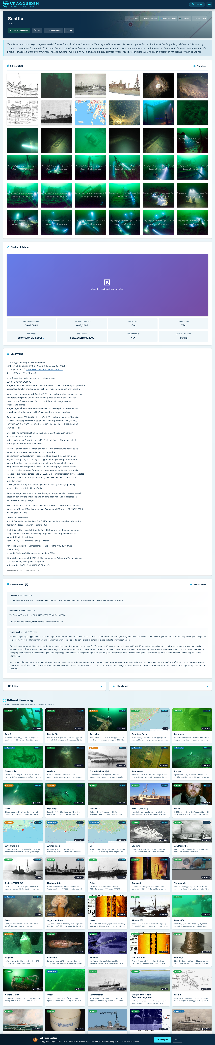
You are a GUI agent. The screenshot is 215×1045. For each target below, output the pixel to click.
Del (70, 30)
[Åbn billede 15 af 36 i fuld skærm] (90, 140)
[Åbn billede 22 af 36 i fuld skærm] (124, 167)
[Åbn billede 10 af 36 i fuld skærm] (124, 112)
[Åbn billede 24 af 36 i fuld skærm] (192, 167)
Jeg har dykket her (20, 30)
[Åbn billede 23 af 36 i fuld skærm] (158, 167)
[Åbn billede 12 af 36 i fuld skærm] (192, 112)
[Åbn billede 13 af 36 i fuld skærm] (22, 140)
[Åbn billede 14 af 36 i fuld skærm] (56, 140)
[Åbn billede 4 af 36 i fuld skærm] (124, 85)
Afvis (177, 1040)
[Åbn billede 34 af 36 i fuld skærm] (124, 222)
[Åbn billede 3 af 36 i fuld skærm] (90, 85)
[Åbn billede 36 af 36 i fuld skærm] (192, 222)
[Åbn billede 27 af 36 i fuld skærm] (90, 195)
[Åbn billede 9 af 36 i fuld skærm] (90, 112)
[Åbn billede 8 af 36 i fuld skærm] (56, 112)
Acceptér (164, 1040)
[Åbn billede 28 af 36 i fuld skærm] (124, 195)
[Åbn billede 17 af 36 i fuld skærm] (158, 140)
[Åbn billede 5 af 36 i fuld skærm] (158, 85)
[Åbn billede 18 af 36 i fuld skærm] (192, 140)
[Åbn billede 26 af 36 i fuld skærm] (56, 195)
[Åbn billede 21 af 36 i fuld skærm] (90, 167)
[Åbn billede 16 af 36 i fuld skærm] (124, 140)
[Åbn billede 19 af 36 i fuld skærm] (22, 167)
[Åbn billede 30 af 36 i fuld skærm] (192, 195)
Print (38, 30)
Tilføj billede (201, 66)
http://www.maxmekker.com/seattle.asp (44, 369)
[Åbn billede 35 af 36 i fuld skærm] (158, 222)
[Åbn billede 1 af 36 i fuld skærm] (22, 85)
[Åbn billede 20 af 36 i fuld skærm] (56, 167)
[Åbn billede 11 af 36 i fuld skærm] (158, 112)
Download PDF (55, 30)
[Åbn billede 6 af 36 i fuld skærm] (192, 85)
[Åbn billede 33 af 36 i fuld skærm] (90, 222)
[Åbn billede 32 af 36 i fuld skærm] (56, 222)
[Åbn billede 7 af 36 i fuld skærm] (22, 112)
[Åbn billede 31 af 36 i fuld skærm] (22, 222)
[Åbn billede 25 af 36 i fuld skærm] (22, 195)
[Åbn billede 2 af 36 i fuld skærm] (56, 85)
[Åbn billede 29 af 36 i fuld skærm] (158, 195)
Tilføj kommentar (199, 584)
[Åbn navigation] (209, 4)
